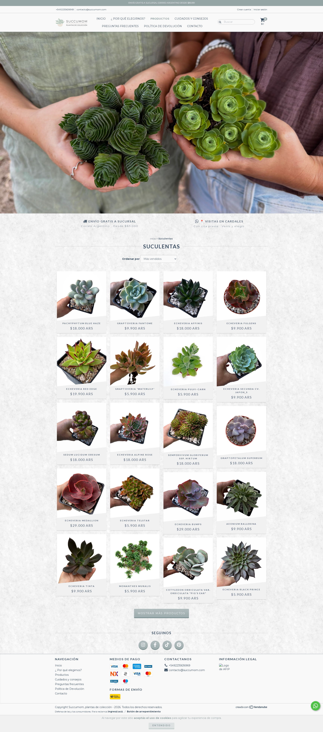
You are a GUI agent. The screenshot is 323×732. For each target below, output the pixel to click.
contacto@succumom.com (91, 9)
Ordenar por (131, 259)
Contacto (194, 26)
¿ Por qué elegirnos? (128, 18)
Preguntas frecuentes (120, 26)
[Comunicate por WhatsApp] (315, 706)
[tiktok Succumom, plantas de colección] (167, 645)
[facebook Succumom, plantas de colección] (155, 645)
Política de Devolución (163, 26)
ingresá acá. (115, 711)
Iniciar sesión (260, 9)
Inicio (101, 18)
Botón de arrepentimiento (144, 711)
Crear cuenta (244, 9)
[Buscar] (219, 21)
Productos (159, 18)
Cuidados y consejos (191, 18)
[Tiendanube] (251, 708)
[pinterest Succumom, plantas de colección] (179, 645)
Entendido (161, 725)
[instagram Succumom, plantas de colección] (143, 645)
